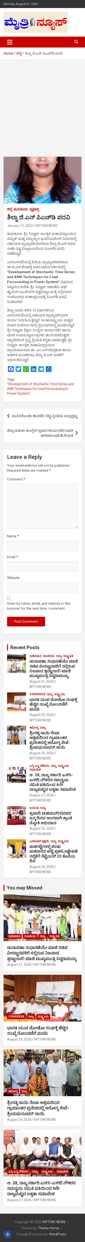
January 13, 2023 (20, 226)
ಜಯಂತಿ (34, 808)
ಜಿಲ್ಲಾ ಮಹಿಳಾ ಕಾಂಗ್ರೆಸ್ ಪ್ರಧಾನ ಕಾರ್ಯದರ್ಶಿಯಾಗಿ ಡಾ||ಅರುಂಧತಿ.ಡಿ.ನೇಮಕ (40, 433)
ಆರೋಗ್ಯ (34, 727)
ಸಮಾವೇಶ (35, 769)
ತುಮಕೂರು (21, 209)
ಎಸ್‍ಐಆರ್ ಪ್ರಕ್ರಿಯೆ (39, 841)
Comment (16, 479)
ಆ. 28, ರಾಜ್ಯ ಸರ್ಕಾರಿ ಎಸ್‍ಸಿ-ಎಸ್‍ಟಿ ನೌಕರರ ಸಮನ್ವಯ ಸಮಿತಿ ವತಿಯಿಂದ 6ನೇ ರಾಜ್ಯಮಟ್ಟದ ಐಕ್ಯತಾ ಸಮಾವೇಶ (53, 782)
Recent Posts (24, 647)
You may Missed (24, 888)
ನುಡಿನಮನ (35, 656)
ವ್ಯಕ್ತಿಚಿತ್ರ (34, 209)
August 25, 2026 (42, 828)
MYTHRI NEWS (46, 226)
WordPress (57, 1234)
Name (13, 536)
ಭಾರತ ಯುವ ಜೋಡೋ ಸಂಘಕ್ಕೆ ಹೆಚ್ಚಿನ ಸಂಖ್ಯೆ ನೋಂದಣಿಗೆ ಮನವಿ (53, 704)
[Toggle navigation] (10, 42)
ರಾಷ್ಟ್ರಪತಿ (68, 656)
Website (13, 578)
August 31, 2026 (42, 681)
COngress (37, 694)
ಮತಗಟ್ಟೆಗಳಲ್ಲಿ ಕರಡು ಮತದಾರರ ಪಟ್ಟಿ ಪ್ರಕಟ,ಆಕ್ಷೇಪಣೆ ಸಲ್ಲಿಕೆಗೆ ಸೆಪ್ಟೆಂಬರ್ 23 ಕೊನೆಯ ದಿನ (53, 853)
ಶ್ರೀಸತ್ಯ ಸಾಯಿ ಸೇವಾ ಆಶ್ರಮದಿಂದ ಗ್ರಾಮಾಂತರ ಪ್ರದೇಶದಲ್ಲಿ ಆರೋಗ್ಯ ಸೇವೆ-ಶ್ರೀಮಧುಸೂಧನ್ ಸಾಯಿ (50, 740)
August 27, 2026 (42, 795)
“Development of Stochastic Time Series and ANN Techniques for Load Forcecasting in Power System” (40, 388)
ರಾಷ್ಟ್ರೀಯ (59, 694)
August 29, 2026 (42, 715)
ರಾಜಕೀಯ (49, 656)
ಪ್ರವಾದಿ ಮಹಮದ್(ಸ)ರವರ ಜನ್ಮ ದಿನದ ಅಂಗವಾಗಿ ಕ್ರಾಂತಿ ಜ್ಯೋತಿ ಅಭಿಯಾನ (51, 818)
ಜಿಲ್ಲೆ (9, 209)
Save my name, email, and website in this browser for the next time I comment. (38, 606)
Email (12, 557)
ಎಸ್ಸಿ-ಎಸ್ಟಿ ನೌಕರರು (39, 766)
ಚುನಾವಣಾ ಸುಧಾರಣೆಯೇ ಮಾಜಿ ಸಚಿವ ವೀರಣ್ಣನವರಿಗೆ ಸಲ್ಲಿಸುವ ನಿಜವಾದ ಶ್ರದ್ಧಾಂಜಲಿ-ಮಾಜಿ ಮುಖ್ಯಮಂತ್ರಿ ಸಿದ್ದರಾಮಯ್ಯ (54, 668)
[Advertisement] (42, 104)
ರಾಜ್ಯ (59, 656)
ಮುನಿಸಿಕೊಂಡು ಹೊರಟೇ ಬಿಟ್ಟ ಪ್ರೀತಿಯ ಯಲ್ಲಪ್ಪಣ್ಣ (44, 416)
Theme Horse (48, 1228)
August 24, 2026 (42, 867)
